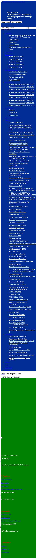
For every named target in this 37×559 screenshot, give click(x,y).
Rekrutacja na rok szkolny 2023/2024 (21, 92)
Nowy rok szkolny (15, 264)
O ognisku (8, 33)
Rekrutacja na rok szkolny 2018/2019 (21, 105)
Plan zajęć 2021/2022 (16, 67)
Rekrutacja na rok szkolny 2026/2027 (21, 84)
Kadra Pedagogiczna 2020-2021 (20, 309)
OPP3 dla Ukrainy (15, 347)
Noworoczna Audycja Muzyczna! (20, 125)
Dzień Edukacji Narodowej (18, 259)
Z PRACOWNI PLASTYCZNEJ (19, 246)
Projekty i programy (11, 70)
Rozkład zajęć (5, 518)
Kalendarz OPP (6, 514)
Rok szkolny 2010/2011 (17, 323)
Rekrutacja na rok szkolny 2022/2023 (21, 95)
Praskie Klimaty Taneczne (17, 212)
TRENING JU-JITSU (16, 297)
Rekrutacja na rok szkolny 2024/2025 (21, 89)
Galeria (7, 120)
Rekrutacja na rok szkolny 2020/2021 (21, 100)
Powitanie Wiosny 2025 (17, 171)
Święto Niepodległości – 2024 (19, 180)
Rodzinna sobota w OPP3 (17, 225)
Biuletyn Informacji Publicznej (10, 521)
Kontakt (7, 362)
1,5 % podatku (13, 39)
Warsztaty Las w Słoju (16, 77)
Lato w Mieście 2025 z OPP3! (19, 137)
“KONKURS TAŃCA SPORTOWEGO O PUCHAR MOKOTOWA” (22, 157)
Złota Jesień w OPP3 (16, 233)
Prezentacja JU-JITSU (16, 282)
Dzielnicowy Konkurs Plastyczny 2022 (22, 276)
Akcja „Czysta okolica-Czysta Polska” (21, 355)
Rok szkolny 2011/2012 (17, 320)
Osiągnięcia (13, 112)
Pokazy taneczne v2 (15, 274)
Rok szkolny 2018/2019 (17, 315)
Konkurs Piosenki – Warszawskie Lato (21, 135)
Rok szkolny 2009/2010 (17, 327)
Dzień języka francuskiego (18, 220)
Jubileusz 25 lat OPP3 (12, 370)
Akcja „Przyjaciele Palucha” (18, 352)
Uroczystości (13, 115)
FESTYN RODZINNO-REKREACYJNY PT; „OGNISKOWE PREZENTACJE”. (22, 270)
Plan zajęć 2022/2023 (16, 64)
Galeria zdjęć (5, 483)
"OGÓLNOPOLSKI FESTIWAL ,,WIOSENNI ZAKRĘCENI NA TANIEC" (22, 194)
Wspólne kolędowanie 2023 (18, 217)
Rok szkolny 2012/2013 (17, 317)
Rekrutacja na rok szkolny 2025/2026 (21, 87)
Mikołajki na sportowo (16, 222)
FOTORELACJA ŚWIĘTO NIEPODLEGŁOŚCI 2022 (17, 255)
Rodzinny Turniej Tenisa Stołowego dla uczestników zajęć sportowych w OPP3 (22, 198)
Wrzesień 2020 (14, 312)
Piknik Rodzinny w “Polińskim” (19, 267)
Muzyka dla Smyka (15, 209)
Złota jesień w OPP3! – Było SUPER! (21, 261)
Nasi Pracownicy (6, 480)
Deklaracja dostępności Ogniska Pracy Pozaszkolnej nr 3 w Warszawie (22, 36)
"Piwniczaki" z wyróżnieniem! (19, 161)
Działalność (9, 108)
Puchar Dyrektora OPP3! (17, 140)
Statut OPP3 (13, 42)
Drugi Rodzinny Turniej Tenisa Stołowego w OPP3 (19, 174)
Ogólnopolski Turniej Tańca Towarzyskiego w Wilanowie (18, 144)
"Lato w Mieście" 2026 (12, 118)
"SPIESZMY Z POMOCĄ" (17, 336)
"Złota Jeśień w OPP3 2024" (18, 183)
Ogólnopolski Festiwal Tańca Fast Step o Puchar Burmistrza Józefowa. (22, 148)
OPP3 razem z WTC (15, 186)
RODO (7, 365)
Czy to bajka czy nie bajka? (18, 72)
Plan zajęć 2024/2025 (16, 59)
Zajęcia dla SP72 (14, 80)
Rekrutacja (8, 82)
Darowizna (8, 367)
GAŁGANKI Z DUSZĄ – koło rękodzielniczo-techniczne (18, 288)
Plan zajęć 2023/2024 (16, 62)
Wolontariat (9, 334)
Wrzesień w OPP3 (15, 236)
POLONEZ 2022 (14, 251)
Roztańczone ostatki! (16, 122)
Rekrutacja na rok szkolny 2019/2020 (21, 103)
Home (3, 374)
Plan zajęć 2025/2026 (16, 56)
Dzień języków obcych (16, 168)
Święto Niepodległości (16, 228)
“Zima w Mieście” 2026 (20, 324)
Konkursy (12, 110)
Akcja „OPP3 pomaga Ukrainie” (19, 350)
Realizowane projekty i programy (11, 489)
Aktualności (9, 52)
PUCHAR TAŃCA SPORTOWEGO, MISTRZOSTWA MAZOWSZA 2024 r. (22, 189)
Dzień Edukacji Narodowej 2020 (20, 307)
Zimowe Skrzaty (14, 294)
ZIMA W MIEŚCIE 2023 (17, 214)
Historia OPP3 (14, 45)
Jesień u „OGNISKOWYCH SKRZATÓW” (18, 303)
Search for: (4, 27)
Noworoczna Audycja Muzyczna (20, 178)
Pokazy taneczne (14, 279)
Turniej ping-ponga (15, 292)
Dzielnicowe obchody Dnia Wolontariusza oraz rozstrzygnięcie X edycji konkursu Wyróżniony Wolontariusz (21, 341)
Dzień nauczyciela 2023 (17, 230)
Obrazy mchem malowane (17, 74)
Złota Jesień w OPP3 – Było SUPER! (21, 132)
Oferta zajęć (9, 55)
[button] (6, 30)
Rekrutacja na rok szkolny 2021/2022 (21, 97)
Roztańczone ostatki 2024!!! (18, 206)
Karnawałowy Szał (15, 238)
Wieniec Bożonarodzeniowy (18, 300)
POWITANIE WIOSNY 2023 (18, 241)
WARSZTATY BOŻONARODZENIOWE (22, 244)
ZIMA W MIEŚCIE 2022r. (17, 284)
